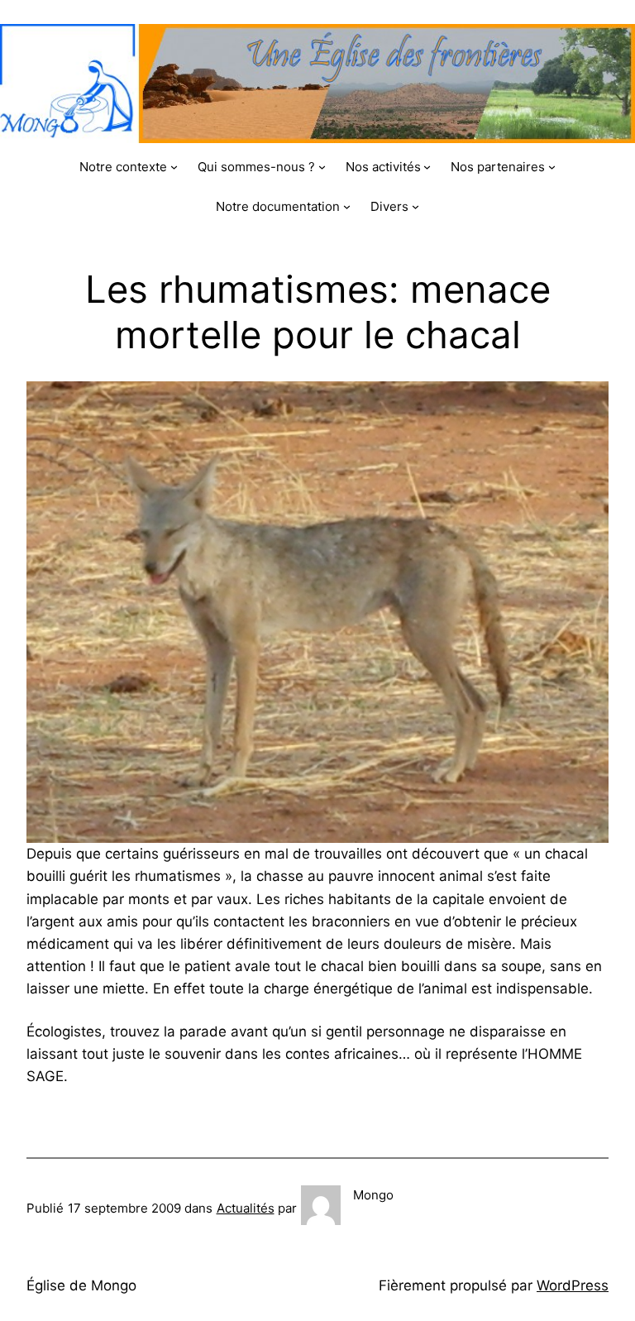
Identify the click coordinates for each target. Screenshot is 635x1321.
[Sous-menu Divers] (415, 206)
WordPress (573, 1285)
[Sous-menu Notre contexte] (174, 166)
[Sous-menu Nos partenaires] (552, 166)
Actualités (246, 1208)
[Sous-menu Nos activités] (427, 166)
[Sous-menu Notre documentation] (347, 206)
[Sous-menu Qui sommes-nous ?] (322, 166)
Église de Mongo (81, 1285)
